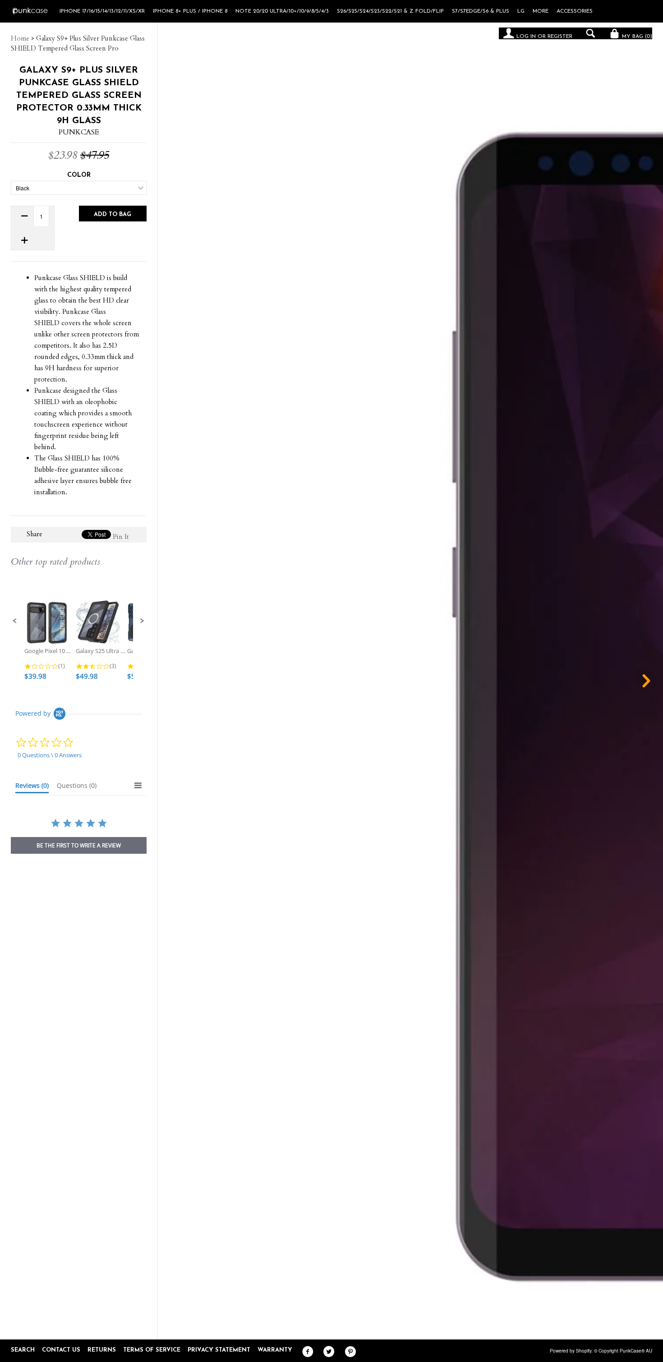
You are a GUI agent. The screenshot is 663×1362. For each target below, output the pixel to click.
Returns (101, 1350)
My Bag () (636, 36)
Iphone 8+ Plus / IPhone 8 (190, 11)
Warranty (275, 1350)
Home (20, 38)
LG (521, 11)
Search (23, 1350)
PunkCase (79, 132)
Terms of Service (151, 1350)
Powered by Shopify (570, 1351)
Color (79, 175)
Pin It (121, 536)
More (540, 11)
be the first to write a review (79, 845)
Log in (526, 36)
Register (560, 36)
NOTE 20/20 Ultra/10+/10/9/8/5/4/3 (282, 11)
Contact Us (61, 1350)
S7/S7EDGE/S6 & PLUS (480, 11)
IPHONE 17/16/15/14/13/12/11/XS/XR (102, 11)
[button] (15, 621)
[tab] (32, 787)
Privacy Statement (219, 1350)
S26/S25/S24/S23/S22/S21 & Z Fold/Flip (390, 11)
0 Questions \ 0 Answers (50, 755)
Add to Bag (112, 214)
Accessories (575, 11)
